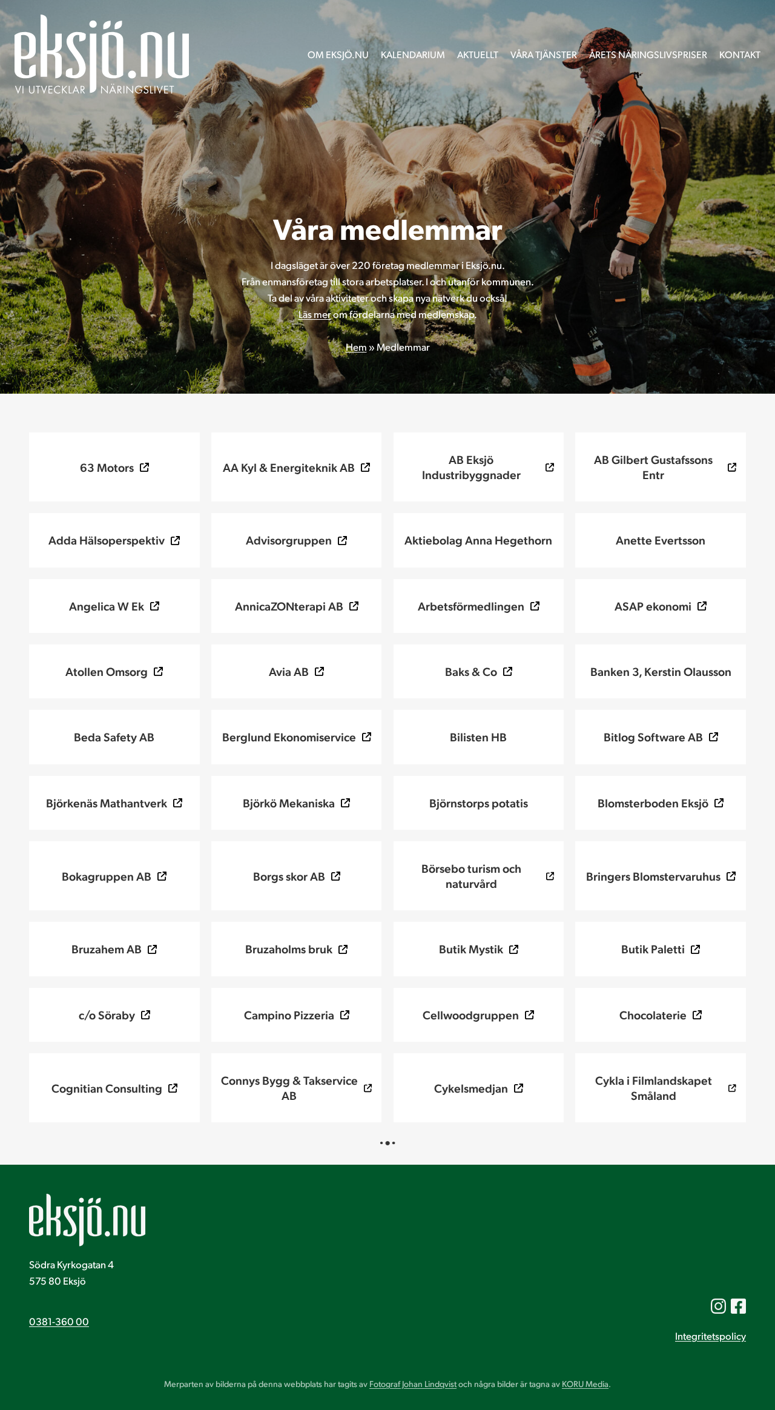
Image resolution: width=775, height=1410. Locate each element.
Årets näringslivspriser (648, 54)
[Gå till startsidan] (102, 54)
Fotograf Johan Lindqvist (413, 1384)
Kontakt (739, 54)
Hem (356, 346)
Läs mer (314, 314)
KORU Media (585, 1384)
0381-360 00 (59, 1321)
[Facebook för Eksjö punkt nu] (738, 1306)
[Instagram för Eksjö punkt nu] (718, 1306)
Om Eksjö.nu (338, 54)
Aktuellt (477, 54)
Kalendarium (413, 54)
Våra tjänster (543, 54)
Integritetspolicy (710, 1335)
